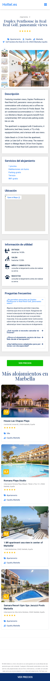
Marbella (16, 438)
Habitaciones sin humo (18, 169)
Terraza (11, 175)
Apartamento (15, 39)
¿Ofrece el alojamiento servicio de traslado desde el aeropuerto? (24, 338)
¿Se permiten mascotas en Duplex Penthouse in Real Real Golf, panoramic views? (24, 301)
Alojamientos (24, 17)
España (9, 438)
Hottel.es (9, 4)
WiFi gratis (13, 178)
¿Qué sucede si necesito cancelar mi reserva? (23, 332)
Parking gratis (14, 172)
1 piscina (12, 166)
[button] (46, 4)
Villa (8, 433)
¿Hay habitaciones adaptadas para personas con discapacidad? (24, 345)
